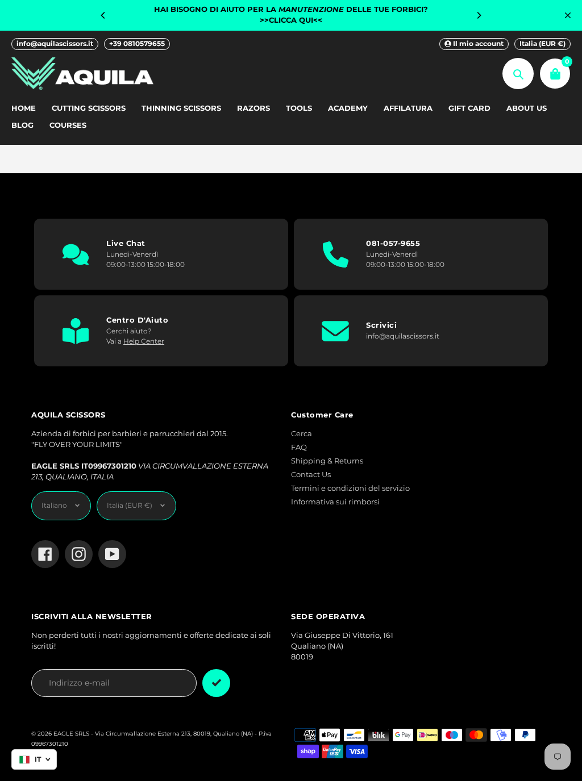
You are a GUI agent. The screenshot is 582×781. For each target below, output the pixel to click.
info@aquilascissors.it (54, 43)
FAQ (299, 447)
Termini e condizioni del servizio (350, 488)
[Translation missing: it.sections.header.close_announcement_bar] (567, 15)
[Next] (478, 15)
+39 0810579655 (137, 43)
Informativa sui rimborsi (335, 502)
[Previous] (103, 15)
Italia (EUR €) (542, 43)
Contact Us (311, 474)
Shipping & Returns (327, 461)
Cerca (301, 433)
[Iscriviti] (216, 683)
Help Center (143, 341)
